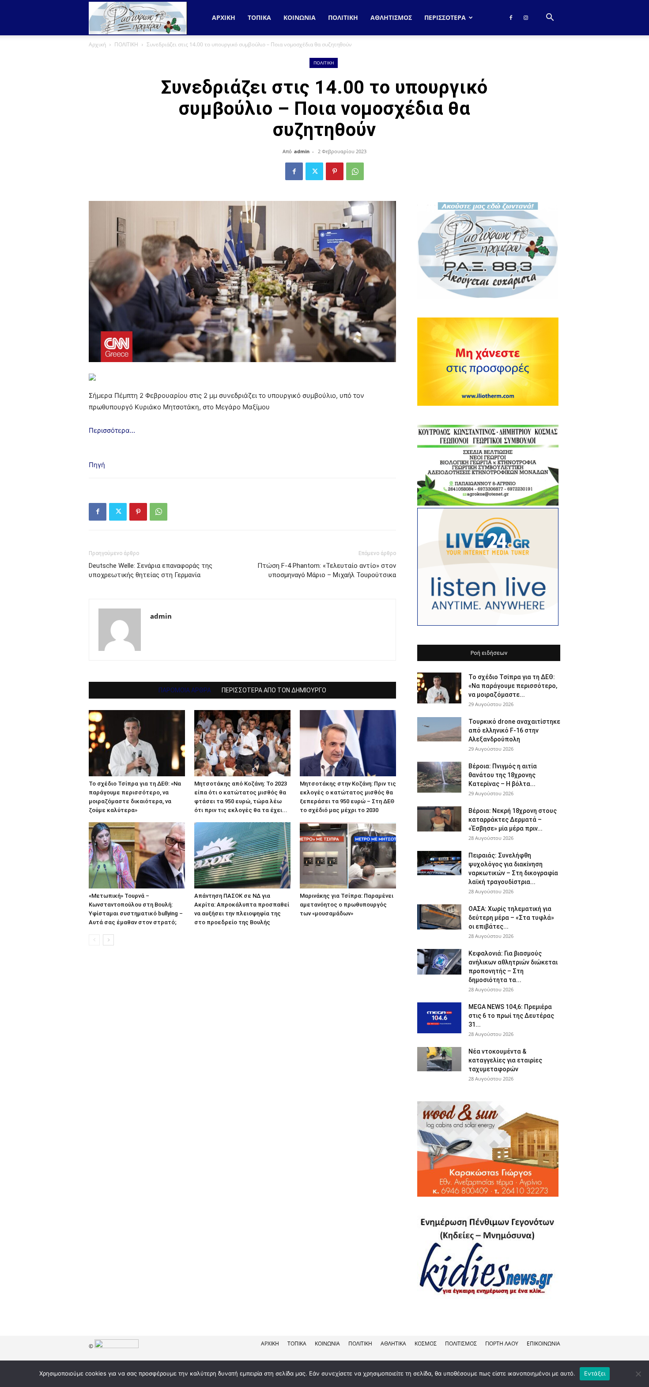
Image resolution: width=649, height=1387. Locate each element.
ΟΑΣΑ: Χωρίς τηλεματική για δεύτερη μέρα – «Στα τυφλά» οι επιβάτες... (511, 917)
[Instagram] (525, 17)
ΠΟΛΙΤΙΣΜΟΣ (461, 1343)
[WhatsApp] (355, 171)
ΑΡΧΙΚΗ (270, 1343)
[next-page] (108, 939)
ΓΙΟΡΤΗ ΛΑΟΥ (501, 1343)
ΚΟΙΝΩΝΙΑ (299, 17)
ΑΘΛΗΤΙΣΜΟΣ (391, 17)
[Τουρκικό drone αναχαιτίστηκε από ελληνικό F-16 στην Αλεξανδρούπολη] (439, 729)
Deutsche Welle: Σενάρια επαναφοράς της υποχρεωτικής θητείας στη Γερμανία (150, 570)
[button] (549, 18)
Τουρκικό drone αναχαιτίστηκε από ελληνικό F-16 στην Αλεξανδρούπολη (514, 730)
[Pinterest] (334, 171)
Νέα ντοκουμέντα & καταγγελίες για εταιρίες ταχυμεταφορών (505, 1060)
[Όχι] (638, 1373)
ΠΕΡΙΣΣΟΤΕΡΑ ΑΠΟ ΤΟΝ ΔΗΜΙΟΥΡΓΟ (274, 690)
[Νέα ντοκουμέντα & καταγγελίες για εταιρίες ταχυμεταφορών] (439, 1059)
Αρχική (223, 17)
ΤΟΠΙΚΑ (259, 17)
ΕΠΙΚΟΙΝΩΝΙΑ (543, 1343)
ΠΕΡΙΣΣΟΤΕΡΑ (445, 17)
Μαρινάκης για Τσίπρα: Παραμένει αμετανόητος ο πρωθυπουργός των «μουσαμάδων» (346, 904)
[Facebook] (510, 17)
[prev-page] (94, 939)
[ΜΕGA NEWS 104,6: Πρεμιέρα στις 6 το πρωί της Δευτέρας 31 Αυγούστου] (439, 1017)
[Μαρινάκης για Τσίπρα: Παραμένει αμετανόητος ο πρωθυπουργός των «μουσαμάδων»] (348, 855)
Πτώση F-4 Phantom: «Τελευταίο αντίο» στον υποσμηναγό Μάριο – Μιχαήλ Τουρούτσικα (326, 570)
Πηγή (97, 465)
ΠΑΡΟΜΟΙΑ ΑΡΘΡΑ (184, 690)
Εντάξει (595, 1373)
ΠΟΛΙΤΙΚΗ (343, 17)
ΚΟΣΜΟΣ (426, 1343)
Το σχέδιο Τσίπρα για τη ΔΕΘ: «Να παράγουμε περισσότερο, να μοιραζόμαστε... (512, 685)
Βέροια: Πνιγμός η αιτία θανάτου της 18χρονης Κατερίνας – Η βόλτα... (502, 775)
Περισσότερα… (112, 430)
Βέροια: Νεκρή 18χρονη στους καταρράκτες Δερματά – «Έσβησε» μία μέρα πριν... (512, 819)
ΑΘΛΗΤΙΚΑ (393, 1343)
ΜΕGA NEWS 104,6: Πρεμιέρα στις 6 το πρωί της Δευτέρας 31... (511, 1015)
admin (301, 151)
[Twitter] (314, 171)
